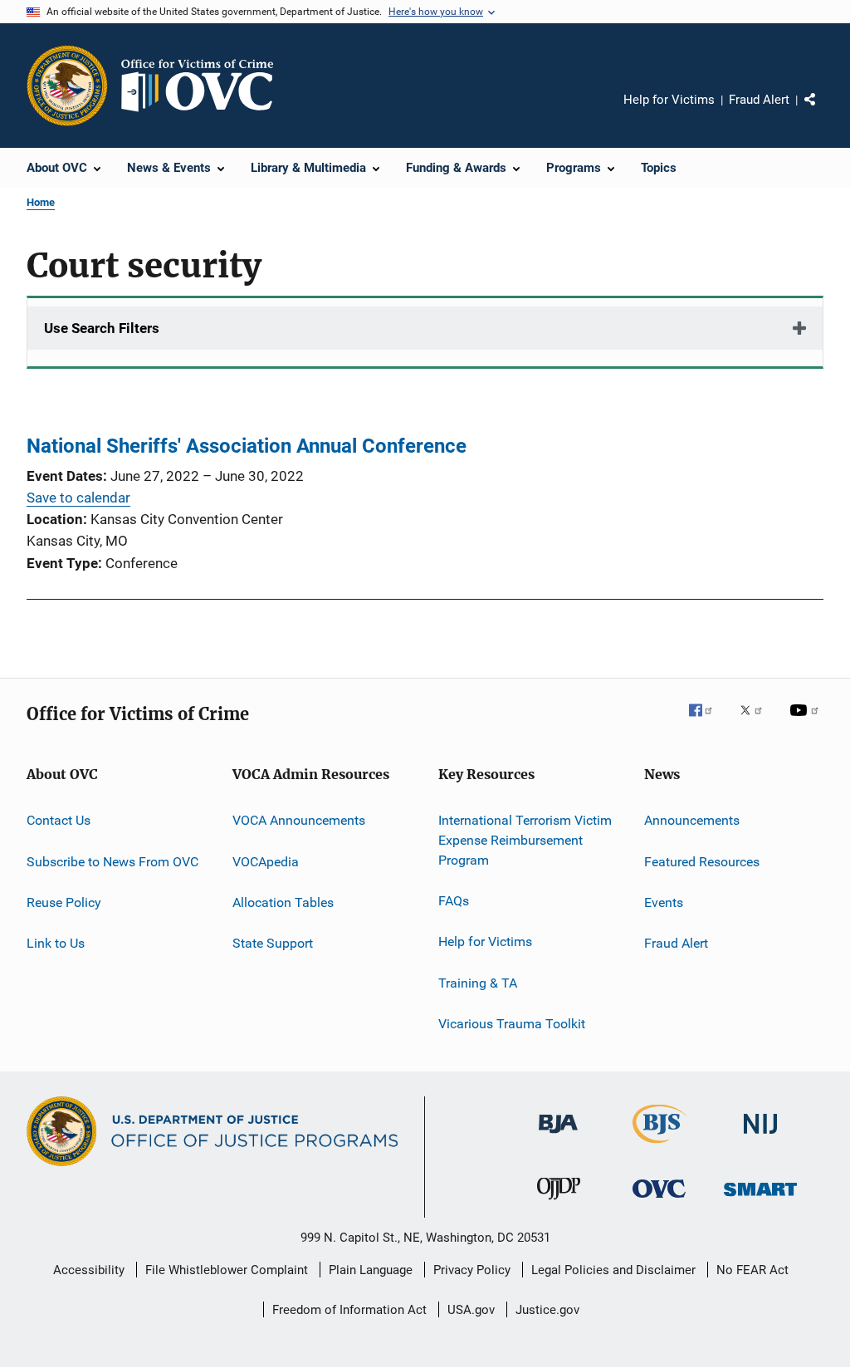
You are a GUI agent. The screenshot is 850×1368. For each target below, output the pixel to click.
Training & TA (477, 983)
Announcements (692, 820)
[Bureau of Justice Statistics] (659, 1146)
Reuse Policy (64, 902)
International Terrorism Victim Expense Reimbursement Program (525, 840)
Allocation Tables (283, 902)
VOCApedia (265, 861)
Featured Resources (702, 861)
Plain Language (371, 1270)
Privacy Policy (471, 1270)
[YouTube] (807, 722)
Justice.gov (547, 1309)
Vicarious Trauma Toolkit (511, 1024)
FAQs (453, 901)
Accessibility (89, 1270)
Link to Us (56, 943)
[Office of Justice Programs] (67, 85)
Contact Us (58, 820)
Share (823, 111)
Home (41, 202)
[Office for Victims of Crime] (659, 1201)
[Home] (204, 85)
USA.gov (471, 1309)
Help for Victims (669, 99)
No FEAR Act (752, 1270)
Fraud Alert (759, 99)
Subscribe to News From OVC (112, 861)
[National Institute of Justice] (760, 1137)
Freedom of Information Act (349, 1309)
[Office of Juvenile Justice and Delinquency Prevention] (558, 1203)
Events (663, 902)
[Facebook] (707, 722)
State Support (272, 943)
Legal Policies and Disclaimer (613, 1270)
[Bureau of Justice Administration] (558, 1136)
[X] (757, 722)
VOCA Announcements (298, 820)
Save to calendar (78, 497)
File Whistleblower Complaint (226, 1270)
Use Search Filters (101, 328)
